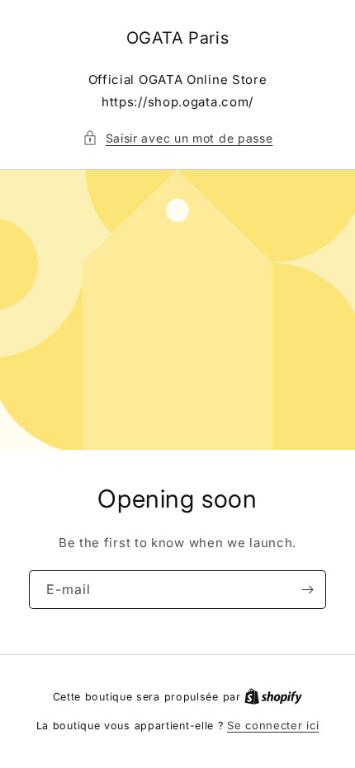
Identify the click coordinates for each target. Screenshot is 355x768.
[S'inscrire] (307, 589)
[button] (178, 138)
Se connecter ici (273, 725)
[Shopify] (273, 696)
